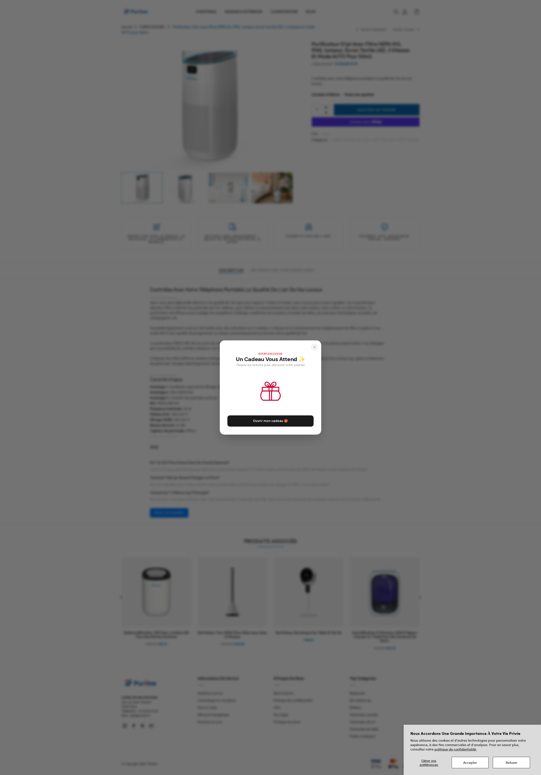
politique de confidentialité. (455, 749)
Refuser (511, 762)
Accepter (470, 762)
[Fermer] (314, 347)
